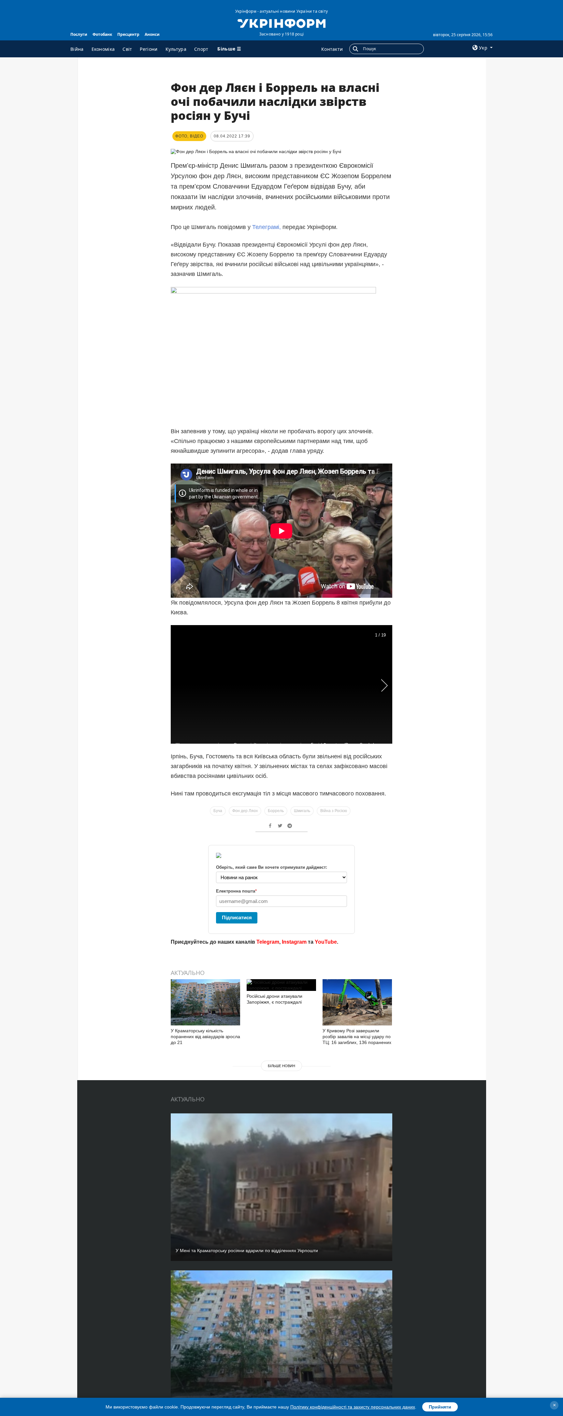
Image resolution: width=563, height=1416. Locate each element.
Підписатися (237, 917)
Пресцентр (128, 34)
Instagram (294, 942)
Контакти (332, 49)
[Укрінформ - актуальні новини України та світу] (281, 22)
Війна (77, 49)
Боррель (276, 810)
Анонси (152, 34)
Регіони (148, 49)
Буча (217, 810)
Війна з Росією (333, 810)
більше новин (281, 1066)
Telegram (267, 942)
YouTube (326, 942)
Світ (127, 49)
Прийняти (440, 1406)
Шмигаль (302, 810)
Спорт (201, 49)
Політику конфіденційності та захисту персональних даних (352, 1406)
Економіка (103, 49)
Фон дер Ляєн (245, 810)
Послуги (78, 34)
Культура (176, 49)
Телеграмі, (266, 227)
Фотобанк (102, 34)
